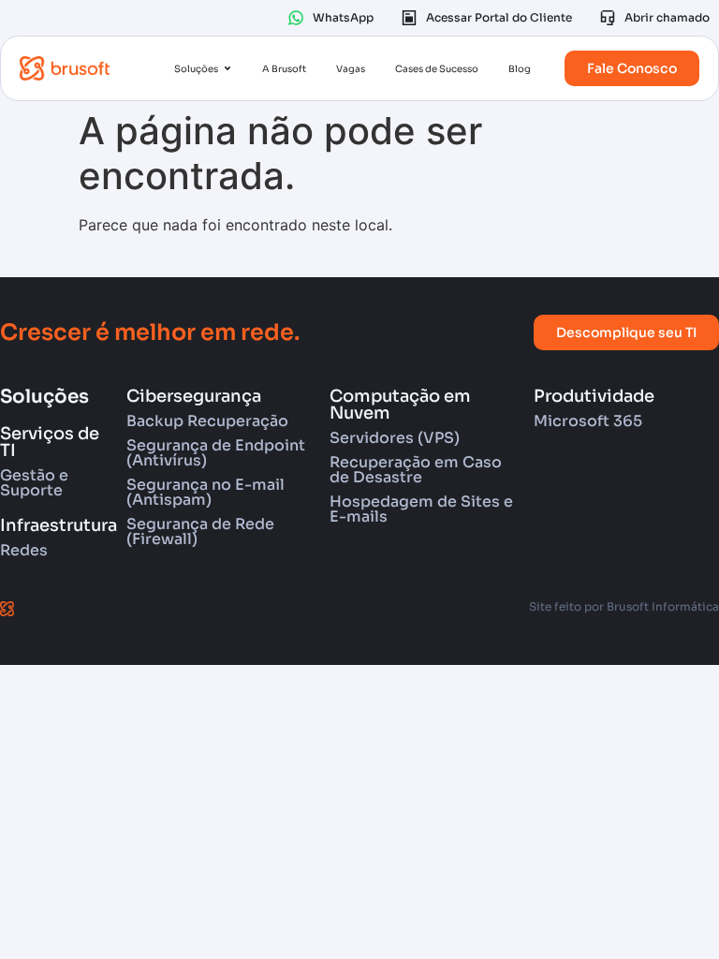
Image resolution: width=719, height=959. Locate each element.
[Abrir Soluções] (227, 69)
